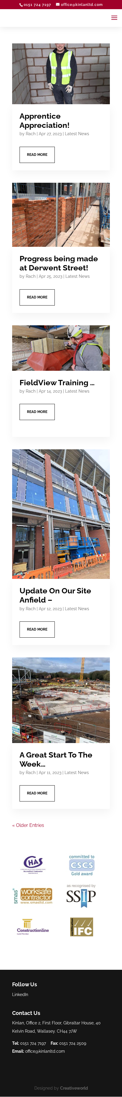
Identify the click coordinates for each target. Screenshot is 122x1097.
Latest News (77, 133)
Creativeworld (74, 1088)
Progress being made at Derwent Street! (59, 263)
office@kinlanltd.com (45, 1051)
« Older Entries (28, 825)
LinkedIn (20, 994)
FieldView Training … (57, 382)
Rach (31, 133)
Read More (37, 155)
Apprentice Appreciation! (45, 121)
